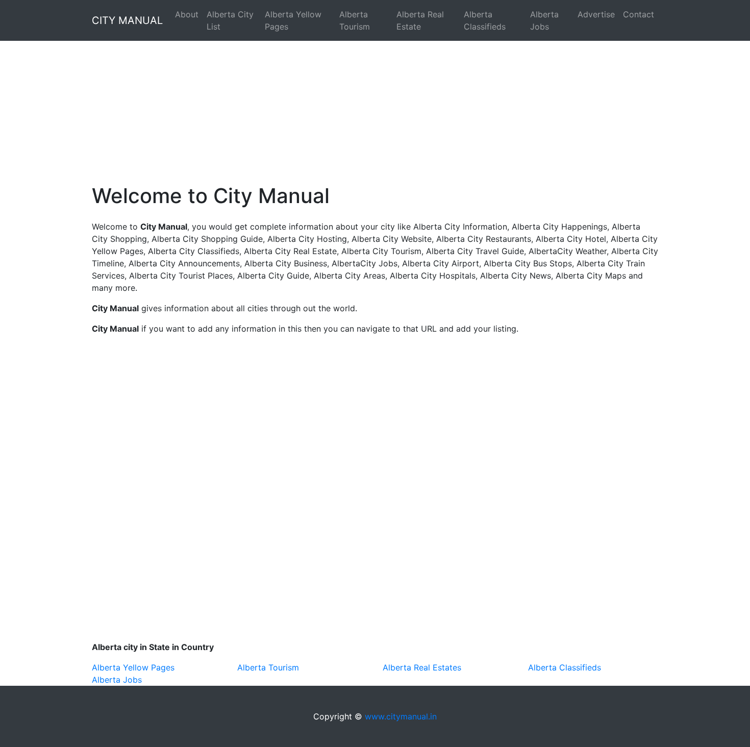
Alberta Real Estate (420, 20)
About (186, 14)
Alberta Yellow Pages (293, 20)
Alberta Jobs (544, 20)
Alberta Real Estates (422, 667)
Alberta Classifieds (485, 20)
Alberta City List (230, 20)
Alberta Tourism (354, 20)
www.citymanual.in (401, 716)
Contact (638, 14)
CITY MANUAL (127, 20)
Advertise (596, 14)
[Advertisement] (306, 100)
